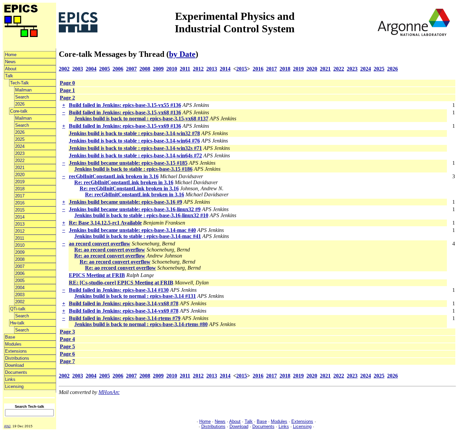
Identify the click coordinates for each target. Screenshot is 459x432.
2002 (20, 301)
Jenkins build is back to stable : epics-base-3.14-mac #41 (137, 236)
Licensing (14, 386)
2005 (20, 280)
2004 (20, 287)
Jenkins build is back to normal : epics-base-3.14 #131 (135, 296)
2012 (20, 231)
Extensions (16, 351)
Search (22, 97)
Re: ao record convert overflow (109, 249)
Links (10, 379)
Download (14, 365)
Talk (9, 75)
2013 (20, 224)
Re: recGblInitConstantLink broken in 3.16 (123, 182)
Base (10, 337)
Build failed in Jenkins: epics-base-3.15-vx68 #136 (125, 112)
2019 (20, 181)
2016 (20, 202)
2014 (20, 217)
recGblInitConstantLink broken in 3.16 (114, 176)
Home (10, 54)
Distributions (17, 358)
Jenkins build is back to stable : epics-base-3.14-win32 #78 (134, 133)
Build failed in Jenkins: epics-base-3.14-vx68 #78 (123, 303)
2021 (20, 167)
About (10, 68)
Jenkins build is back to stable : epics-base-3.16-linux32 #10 (141, 215)
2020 (20, 174)
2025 (20, 139)
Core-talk (19, 111)
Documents (16, 372)
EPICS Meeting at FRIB (97, 275)
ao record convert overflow (99, 243)
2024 (20, 146)
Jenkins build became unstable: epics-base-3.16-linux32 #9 (135, 209)
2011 (19, 238)
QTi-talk (18, 308)
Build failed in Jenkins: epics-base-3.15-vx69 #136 (125, 126)
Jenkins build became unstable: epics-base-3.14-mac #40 (132, 230)
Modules (13, 344)
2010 (20, 245)
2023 (20, 153)
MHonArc (109, 392)
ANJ (7, 426)
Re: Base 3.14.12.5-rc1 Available (105, 223)
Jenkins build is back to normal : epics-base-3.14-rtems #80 (141, 324)
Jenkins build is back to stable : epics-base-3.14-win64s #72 (135, 155)
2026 (20, 104)
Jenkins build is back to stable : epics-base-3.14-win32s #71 (135, 148)
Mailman (23, 89)
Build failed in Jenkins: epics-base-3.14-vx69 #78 (123, 311)
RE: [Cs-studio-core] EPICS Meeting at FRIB (121, 282)
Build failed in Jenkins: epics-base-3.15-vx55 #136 (125, 105)
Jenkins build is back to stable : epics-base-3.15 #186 (133, 169)
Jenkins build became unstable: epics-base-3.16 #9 (125, 202)
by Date (182, 54)
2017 (20, 195)
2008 (20, 259)
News (10, 61)
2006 (20, 273)
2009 (20, 252)
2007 (20, 266)
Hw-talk (17, 322)
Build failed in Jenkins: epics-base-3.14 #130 (119, 290)
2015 (20, 209)
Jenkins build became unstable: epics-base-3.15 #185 (128, 163)
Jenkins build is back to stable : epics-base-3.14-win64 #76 (134, 141)
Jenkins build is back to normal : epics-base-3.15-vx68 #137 (141, 118)
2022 (20, 160)
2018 (20, 188)
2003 (20, 294)
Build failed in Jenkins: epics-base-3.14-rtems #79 (124, 318)
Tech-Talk (19, 82)
